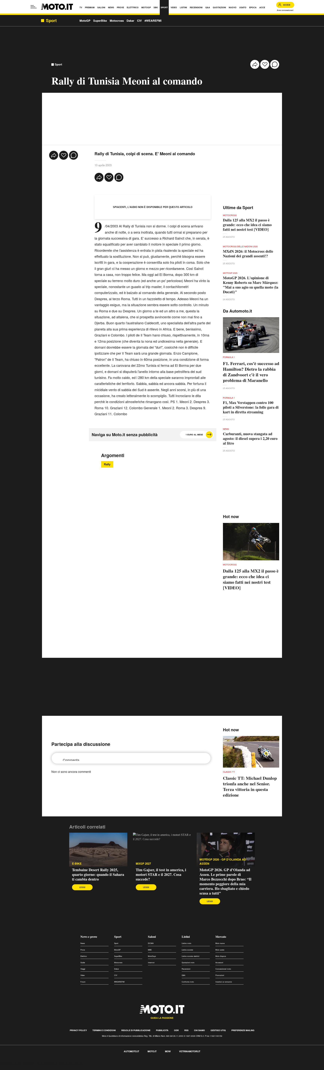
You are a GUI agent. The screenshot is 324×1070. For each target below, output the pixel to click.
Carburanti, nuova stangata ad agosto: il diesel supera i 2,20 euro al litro (250, 438)
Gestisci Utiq (218, 1030)
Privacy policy (78, 1030)
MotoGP (85, 21)
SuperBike (100, 21)
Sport (58, 64)
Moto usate (219, 950)
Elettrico (83, 956)
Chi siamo (199, 1030)
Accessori (219, 962)
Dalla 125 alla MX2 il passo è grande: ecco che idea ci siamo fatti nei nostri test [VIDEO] (247, 225)
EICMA (151, 943)
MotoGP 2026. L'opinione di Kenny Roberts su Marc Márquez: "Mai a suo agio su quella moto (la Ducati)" (250, 284)
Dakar (130, 21)
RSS (186, 1030)
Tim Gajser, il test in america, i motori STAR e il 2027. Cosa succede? (161, 874)
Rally (107, 464)
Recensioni (186, 969)
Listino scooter (187, 950)
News (82, 943)
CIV (139, 21)
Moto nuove (220, 943)
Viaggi (82, 969)
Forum (83, 982)
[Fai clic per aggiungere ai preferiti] (264, 64)
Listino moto (186, 943)
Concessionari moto (223, 969)
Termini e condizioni (104, 1030)
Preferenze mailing (242, 1030)
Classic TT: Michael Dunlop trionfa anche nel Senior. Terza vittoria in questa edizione (250, 786)
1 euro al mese (194, 434)
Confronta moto (188, 982)
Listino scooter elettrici (190, 956)
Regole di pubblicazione (135, 1030)
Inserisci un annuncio (223, 982)
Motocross (117, 21)
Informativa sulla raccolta (16, 1063)
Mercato (220, 936)
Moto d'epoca (220, 956)
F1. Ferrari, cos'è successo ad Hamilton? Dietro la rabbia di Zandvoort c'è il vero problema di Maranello (251, 372)
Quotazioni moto (188, 962)
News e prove (88, 936)
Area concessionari (285, 10)
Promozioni (219, 975)
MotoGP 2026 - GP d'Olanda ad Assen (223, 862)
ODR (176, 1030)
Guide (82, 962)
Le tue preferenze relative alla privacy (58, 1063)
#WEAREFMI (153, 21)
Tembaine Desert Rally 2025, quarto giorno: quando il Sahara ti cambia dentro (98, 874)
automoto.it (131, 1051)
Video (82, 975)
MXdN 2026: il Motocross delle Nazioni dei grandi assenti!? (248, 253)
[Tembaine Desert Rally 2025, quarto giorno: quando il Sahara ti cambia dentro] (98, 850)
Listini (186, 936)
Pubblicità (162, 1030)
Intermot (151, 962)
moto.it (152, 1051)
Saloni (152, 936)
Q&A (183, 975)
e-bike (77, 864)
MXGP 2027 (143, 864)
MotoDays (152, 956)
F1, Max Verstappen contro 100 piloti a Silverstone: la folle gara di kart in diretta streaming (251, 407)
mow (168, 1051)
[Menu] (33, 6)
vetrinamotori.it (189, 1051)
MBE (150, 950)
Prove (82, 950)
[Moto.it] (57, 7)
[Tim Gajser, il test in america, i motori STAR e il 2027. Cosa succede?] (162, 850)
